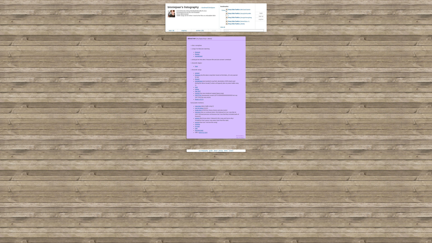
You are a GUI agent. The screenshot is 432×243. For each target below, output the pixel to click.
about (215, 151)
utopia (197, 89)
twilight (197, 118)
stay (196, 128)
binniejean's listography (183, 7)
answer (197, 73)
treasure (197, 52)
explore (261, 19)
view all (222, 27)
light (196, 87)
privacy (221, 151)
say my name (199, 108)
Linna (223, 10)
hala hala (198, 106)
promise (197, 124)
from (196, 66)
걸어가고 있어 (203, 132)
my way (197, 126)
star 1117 (198, 91)
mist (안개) (198, 95)
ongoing (184, 30)
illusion (197, 54)
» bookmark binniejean (208, 7)
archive (200, 30)
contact (231, 151)
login (261, 13)
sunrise (197, 93)
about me (200, 38)
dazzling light (199, 130)
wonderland (198, 56)
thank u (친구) (199, 99)
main (171, 30)
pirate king (198, 110)
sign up (261, 16)
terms (226, 151)
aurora (197, 122)
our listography (203, 151)
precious (198, 112)
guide (211, 151)
